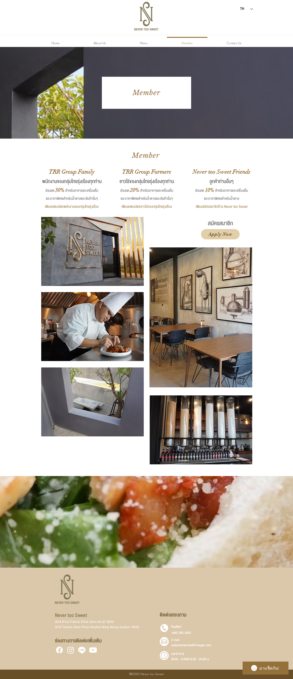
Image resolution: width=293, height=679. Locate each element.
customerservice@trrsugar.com (191, 645)
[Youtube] (93, 650)
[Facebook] (59, 650)
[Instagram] (70, 650)
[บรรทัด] (81, 650)
